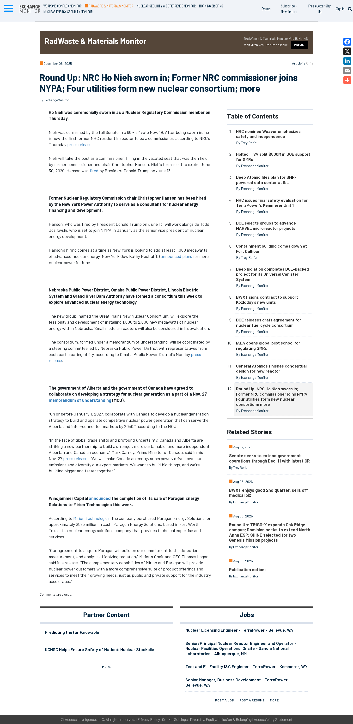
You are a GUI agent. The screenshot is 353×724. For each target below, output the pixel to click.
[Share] (347, 80)
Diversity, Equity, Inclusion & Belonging (221, 719)
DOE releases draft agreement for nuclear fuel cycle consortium (268, 322)
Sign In (340, 8)
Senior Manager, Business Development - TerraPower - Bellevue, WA (238, 682)
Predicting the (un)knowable (72, 632)
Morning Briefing (211, 5)
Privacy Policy (148, 719)
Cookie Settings (175, 719)
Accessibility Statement (273, 719)
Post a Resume (251, 700)
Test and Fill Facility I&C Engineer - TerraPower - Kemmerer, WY (246, 666)
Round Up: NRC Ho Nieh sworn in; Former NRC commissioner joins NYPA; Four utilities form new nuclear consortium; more (272, 396)
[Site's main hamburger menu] (8, 8)
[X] (347, 51)
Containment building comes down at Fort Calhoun (271, 248)
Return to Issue (277, 45)
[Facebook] (347, 42)
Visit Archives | (255, 45)
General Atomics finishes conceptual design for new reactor (271, 368)
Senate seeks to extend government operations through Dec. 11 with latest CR (269, 458)
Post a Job (224, 700)
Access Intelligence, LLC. (85, 719)
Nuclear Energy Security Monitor (68, 11)
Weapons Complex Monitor (62, 5)
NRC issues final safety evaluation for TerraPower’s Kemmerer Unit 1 (272, 202)
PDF (297, 45)
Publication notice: (247, 569)
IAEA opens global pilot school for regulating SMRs (268, 345)
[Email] (347, 70)
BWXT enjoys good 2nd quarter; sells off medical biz (268, 492)
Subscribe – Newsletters (289, 8)
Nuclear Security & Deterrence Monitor (166, 5)
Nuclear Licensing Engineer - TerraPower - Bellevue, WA (239, 630)
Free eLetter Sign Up (319, 8)
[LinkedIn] (347, 61)
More (106, 667)
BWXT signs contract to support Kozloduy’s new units (267, 299)
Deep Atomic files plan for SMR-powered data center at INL (266, 179)
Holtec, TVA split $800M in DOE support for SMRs (273, 156)
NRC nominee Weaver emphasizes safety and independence (268, 134)
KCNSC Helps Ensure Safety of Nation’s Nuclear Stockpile (99, 649)
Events (266, 8)
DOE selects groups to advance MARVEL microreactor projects (266, 225)
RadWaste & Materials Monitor (110, 5)
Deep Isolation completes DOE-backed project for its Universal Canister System (272, 274)
